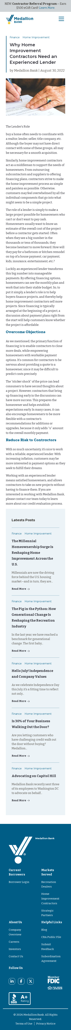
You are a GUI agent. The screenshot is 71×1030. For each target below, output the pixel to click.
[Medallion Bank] (20, 850)
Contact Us (16, 956)
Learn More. (47, 7)
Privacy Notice (46, 1023)
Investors (15, 949)
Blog (44, 929)
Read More (19, 588)
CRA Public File (51, 937)
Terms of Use (23, 1023)
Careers (14, 941)
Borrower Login (19, 882)
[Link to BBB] (20, 998)
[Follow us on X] (30, 981)
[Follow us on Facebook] (21, 981)
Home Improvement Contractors (50, 898)
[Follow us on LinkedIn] (12, 981)
